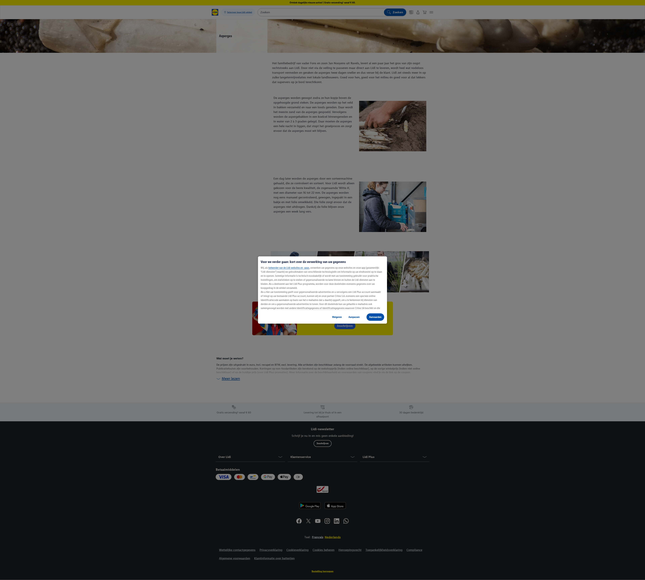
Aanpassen (354, 317)
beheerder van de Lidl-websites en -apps (288, 267)
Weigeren (337, 317)
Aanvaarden (375, 317)
